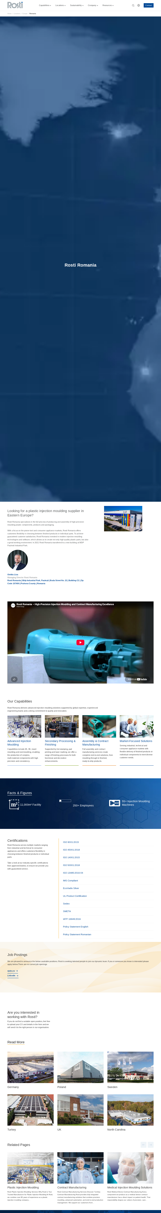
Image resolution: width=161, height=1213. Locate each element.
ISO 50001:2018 (71, 865)
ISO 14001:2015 (71, 857)
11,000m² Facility (30, 804)
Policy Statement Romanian (77, 934)
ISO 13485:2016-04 (73, 873)
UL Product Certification (75, 896)
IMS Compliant (70, 880)
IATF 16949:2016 (72, 919)
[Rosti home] (15, 5)
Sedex (66, 903)
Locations (17, 13)
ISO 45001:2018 (71, 850)
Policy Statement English (75, 926)
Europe (25, 13)
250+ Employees (83, 805)
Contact (148, 5)
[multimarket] (138, 5)
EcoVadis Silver (71, 888)
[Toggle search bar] (133, 5)
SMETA (67, 911)
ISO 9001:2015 (71, 842)
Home (9, 13)
